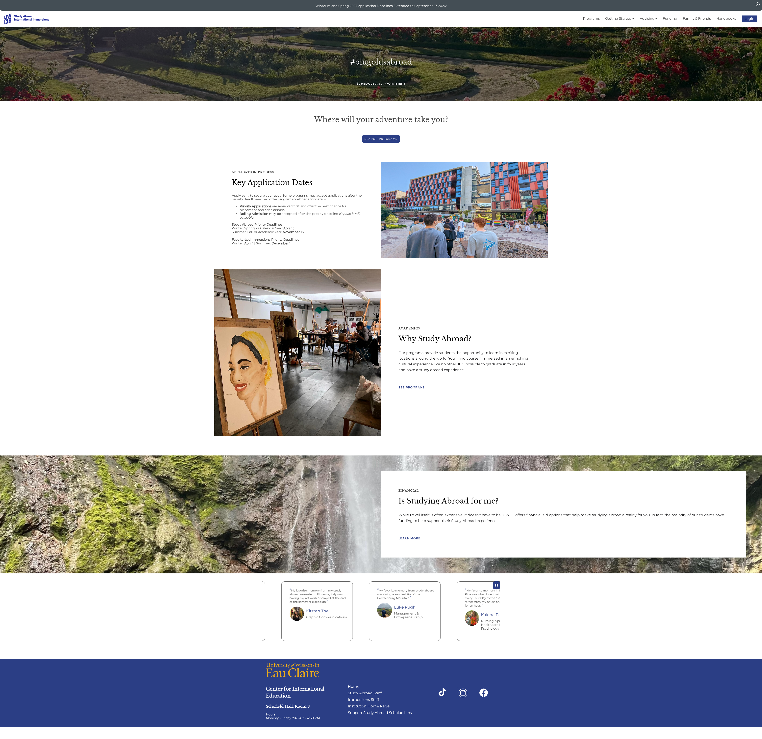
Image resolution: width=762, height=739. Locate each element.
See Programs (411, 387)
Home (353, 686)
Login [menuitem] (749, 19)
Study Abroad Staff (365, 693)
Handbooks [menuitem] (726, 18)
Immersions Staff (363, 699)
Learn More (409, 538)
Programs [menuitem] (591, 18)
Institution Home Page (369, 706)
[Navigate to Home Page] (34, 19)
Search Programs (381, 138)
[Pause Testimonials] (496, 585)
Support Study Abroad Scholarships (380, 712)
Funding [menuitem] (670, 18)
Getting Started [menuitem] (618, 18)
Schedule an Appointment (381, 83)
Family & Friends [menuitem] (697, 18)
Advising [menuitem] (647, 18)
